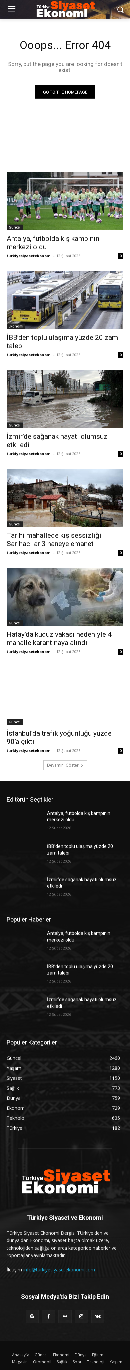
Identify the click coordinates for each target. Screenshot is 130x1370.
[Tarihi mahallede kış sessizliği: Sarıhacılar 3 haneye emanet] (65, 498)
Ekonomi (16, 326)
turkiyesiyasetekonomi (29, 255)
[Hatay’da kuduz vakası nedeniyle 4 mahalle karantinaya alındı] (65, 597)
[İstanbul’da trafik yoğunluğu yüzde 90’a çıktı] (65, 696)
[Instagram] (81, 1316)
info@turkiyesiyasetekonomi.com (59, 1269)
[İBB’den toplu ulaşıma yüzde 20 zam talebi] (65, 300)
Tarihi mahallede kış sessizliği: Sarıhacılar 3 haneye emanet (55, 539)
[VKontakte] (97, 1316)
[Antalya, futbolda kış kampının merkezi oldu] (65, 201)
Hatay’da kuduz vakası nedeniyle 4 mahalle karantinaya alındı (59, 638)
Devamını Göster (63, 765)
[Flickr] (64, 1316)
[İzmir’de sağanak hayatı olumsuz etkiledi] (65, 399)
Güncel (15, 227)
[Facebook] (48, 1316)
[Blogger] (32, 1316)
